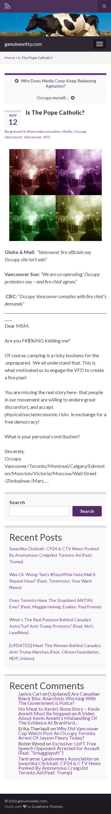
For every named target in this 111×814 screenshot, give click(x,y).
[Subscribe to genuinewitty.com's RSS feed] (7, 5)
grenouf (16, 131)
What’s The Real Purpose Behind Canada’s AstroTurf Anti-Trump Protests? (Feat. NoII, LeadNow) (51, 626)
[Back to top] (97, 800)
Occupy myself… (52, 97)
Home (10, 57)
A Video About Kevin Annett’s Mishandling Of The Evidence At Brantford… (57, 717)
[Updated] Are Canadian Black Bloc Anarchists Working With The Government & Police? (59, 698)
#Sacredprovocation (43, 131)
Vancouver (32, 137)
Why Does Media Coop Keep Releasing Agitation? (58, 83)
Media (67, 131)
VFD (46, 137)
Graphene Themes (47, 806)
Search (17, 502)
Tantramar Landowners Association (55, 758)
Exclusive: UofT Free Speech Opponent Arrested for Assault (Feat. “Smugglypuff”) (59, 748)
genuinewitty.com (23, 44)
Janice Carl (29, 694)
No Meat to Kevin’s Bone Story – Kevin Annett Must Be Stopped (59, 711)
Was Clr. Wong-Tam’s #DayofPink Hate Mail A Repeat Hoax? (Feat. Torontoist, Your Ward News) (52, 581)
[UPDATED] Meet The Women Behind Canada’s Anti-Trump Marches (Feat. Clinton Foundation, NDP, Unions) (55, 652)
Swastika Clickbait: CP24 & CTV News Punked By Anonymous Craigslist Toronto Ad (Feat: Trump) (54, 555)
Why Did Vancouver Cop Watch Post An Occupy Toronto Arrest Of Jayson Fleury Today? (58, 733)
